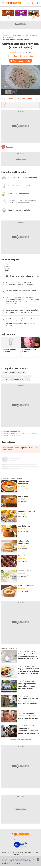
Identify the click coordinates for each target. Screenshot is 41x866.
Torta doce (5, 379)
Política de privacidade (19, 852)
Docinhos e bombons (8, 376)
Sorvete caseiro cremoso (9, 351)
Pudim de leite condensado (23, 482)
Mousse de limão (25, 571)
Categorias (14, 35)
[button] (38, 15)
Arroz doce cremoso (26, 586)
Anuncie (16, 854)
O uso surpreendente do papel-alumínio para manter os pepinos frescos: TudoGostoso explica (27, 686)
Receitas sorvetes (8, 37)
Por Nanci (9, 147)
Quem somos (6, 852)
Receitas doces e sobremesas (28, 35)
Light (27, 379)
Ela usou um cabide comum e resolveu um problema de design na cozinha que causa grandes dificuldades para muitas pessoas (27, 715)
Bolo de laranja (24, 526)
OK (38, 860)
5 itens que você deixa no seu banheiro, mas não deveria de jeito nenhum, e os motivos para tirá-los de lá (28, 656)
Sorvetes (4, 372)
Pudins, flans (22, 372)
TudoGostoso (5, 35)
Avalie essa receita (21, 61)
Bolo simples (23, 496)
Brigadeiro (26, 376)
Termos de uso (33, 852)
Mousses (12, 372)
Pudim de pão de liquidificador (24, 542)
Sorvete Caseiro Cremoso (29, 351)
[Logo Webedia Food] (20, 845)
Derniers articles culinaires (20, 740)
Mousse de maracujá (26, 511)
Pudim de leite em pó (17, 379)
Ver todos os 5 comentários (20, 56)
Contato (23, 854)
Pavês (19, 376)
